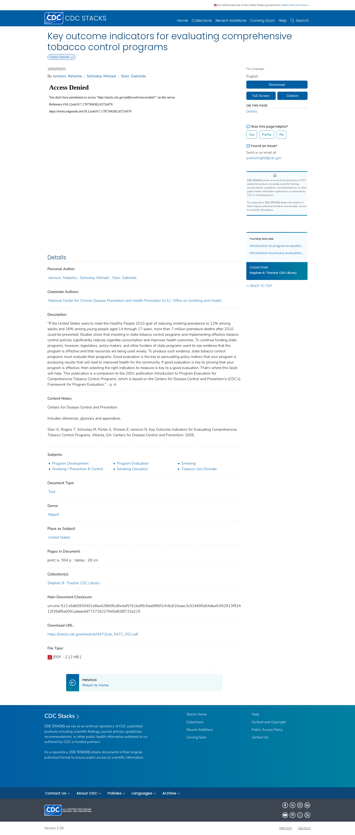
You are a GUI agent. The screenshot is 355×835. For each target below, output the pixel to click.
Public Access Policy (267, 729)
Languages (142, 793)
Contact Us (260, 737)
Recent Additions (231, 20)
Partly (267, 134)
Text (51, 491)
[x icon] (292, 805)
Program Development (70, 463)
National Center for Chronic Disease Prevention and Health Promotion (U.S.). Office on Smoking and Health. (135, 300)
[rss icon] (307, 815)
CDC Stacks (59, 716)
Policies (114, 793)
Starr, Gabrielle (133, 76)
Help (283, 20)
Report (53, 514)
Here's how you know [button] (295, 5)
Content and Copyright (269, 722)
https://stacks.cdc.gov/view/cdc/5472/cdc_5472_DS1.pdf (92, 634)
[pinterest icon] (292, 815)
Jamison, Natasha (67, 76)
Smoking (188, 463)
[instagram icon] (300, 805)
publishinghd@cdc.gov (263, 158)
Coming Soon (262, 20)
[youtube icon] (285, 815)
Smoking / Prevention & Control (77, 468)
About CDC (86, 793)
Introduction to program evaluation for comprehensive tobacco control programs (277, 245)
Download (277, 84)
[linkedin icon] (307, 805)
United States (59, 537)
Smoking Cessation (132, 468)
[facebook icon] (285, 805)
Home (182, 20)
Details (251, 111)
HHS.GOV (285, 828)
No (281, 134)
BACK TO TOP (261, 285)
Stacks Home (197, 714)
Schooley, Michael (101, 76)
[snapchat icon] (300, 815)
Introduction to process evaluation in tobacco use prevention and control (277, 253)
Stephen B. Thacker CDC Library (73, 583)
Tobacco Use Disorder (199, 468)
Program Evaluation (133, 463)
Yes (251, 134)
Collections (202, 20)
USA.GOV (304, 828)
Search (302, 20)
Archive (169, 793)
